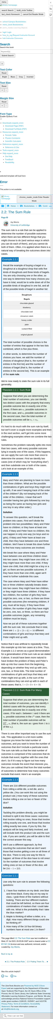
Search (5, 1016)
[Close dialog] (1, 185)
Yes (6, 976)
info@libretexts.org (11, 1009)
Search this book (7, 47)
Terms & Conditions (21, 1004)
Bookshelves (29, 206)
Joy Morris (15, 947)
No (15, 976)
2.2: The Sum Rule (22, 938)
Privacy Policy (6, 1004)
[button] (9, 159)
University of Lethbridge (20, 225)
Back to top (5, 954)
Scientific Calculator (13, 141)
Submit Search (8, 55)
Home (13, 206)
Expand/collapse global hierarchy (4, 206)
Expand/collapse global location (50, 205)
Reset (4, 73)
